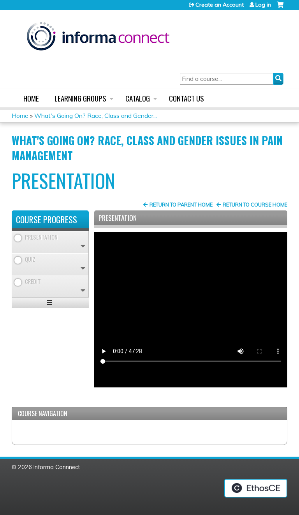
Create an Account (219, 4)
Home (31, 98)
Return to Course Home (255, 204)
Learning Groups (80, 98)
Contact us (186, 98)
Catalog (137, 98)
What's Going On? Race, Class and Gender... (95, 115)
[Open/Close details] (83, 246)
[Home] (98, 37)
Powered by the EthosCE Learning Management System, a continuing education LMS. (255, 488)
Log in (263, 4)
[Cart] (280, 7)
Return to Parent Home (181, 204)
